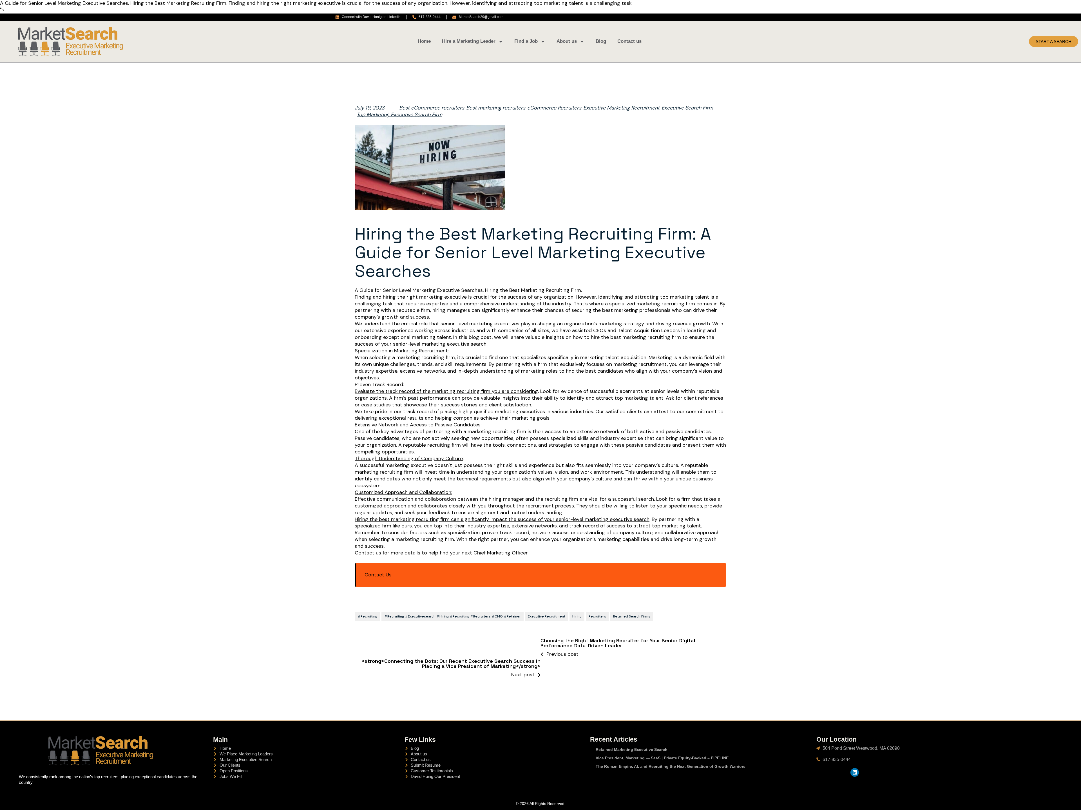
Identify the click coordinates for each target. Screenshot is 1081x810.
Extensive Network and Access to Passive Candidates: (418, 425)
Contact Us (378, 575)
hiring (577, 616)
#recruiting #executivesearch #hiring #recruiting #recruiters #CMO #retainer (452, 616)
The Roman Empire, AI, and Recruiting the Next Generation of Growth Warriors (670, 766)
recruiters (597, 616)
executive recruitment (546, 616)
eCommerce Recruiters (554, 108)
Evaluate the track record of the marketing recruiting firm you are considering (446, 391)
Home (424, 41)
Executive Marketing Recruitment (621, 108)
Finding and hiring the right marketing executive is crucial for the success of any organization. (464, 297)
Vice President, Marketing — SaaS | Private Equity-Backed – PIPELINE (662, 758)
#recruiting (367, 616)
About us (567, 41)
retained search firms (631, 616)
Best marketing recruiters (495, 108)
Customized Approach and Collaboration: (403, 492)
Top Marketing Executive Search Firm (399, 114)
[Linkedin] (854, 772)
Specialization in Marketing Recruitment (401, 351)
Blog (601, 41)
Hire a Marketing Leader (468, 41)
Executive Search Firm (687, 108)
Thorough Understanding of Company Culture (409, 458)
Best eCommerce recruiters (431, 108)
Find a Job (526, 41)
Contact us (629, 41)
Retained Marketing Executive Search (631, 749)
